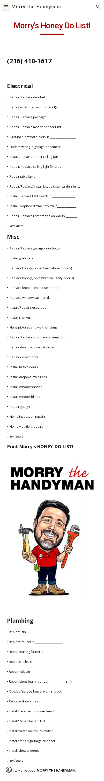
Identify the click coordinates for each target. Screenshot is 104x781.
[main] (52, 28)
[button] (6, 6)
